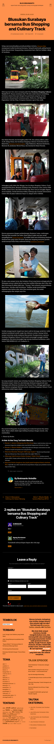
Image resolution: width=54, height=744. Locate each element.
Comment (10, 568)
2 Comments (40, 34)
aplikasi (13, 708)
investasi (5, 681)
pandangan (6, 691)
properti (16, 721)
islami (4, 713)
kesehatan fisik (7, 716)
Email (29, 583)
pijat (19, 719)
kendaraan (5, 715)
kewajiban (5, 689)
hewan (17, 712)
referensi (5, 693)
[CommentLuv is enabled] (27, 604)
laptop (7, 718)
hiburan (5, 679)
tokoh (14, 723)
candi (11, 710)
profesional (10, 721)
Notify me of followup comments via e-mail (19, 581)
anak (8, 708)
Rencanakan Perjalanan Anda (38, 724)
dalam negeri (13, 471)
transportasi (19, 471)
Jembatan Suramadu (37, 241)
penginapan (6, 720)
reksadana (23, 721)
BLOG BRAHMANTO (27, 3)
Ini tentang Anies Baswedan (10, 649)
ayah (4, 710)
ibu (21, 712)
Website (10, 590)
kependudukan (12, 715)
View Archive (18, 487)
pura (20, 721)
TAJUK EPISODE (38, 660)
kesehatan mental (15, 716)
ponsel (4, 721)
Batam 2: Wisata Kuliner (13, 447)
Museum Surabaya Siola (17, 144)
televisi (11, 723)
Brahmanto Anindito (19, 34)
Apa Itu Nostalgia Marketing (36, 674)
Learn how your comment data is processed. (35, 606)
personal (14, 720)
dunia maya (5, 712)
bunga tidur (6, 671)
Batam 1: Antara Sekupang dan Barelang (19, 443)
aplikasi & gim (20, 708)
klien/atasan (21, 716)
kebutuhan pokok (17, 713)
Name (10, 583)
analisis (5, 666)
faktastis (5, 677)
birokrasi (5, 668)
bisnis (4, 670)
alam (4, 708)
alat (4, 664)
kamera (8, 713)
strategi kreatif (7, 697)
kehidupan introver (8, 683)
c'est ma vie (6, 673)
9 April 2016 (30, 34)
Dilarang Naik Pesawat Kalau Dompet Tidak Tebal (22, 456)
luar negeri (12, 718)
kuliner (4, 718)
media (17, 718)
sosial (5, 723)
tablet (9, 723)
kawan (12, 713)
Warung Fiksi (41, 46)
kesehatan (6, 687)
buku (8, 710)
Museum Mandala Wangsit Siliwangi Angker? (20, 452)
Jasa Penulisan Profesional (37, 721)
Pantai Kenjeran (17, 237)
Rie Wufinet (33, 728)
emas (10, 712)
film (13, 712)
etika (4, 675)
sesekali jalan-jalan (27, 14)
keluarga (5, 685)
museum (22, 718)
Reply (9, 532)
